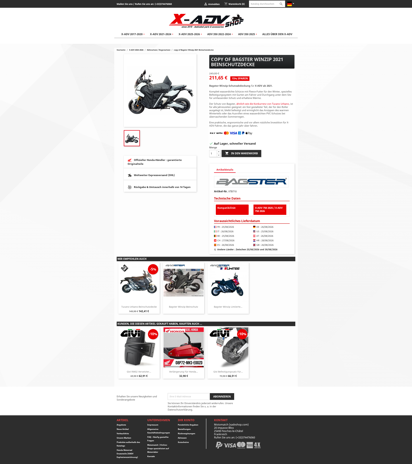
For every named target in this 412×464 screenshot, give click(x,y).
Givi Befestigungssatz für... (228, 371)
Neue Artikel (123, 429)
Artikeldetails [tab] (224, 169)
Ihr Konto (186, 420)
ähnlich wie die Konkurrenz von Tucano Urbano (262, 103)
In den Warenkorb (241, 153)
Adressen (182, 437)
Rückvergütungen (186, 433)
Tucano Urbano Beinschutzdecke (139, 306)
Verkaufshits (123, 433)
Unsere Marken (124, 437)
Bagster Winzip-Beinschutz (183, 306)
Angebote (121, 424)
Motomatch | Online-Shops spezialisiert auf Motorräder (158, 448)
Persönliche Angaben (188, 424)
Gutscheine (183, 442)
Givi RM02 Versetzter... (139, 371)
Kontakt (151, 456)
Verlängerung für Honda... (183, 371)
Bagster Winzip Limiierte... (228, 306)
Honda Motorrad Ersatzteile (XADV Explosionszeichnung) (127, 454)
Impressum (152, 424)
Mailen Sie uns (125, 3)
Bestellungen (184, 429)
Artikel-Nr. (221, 191)
